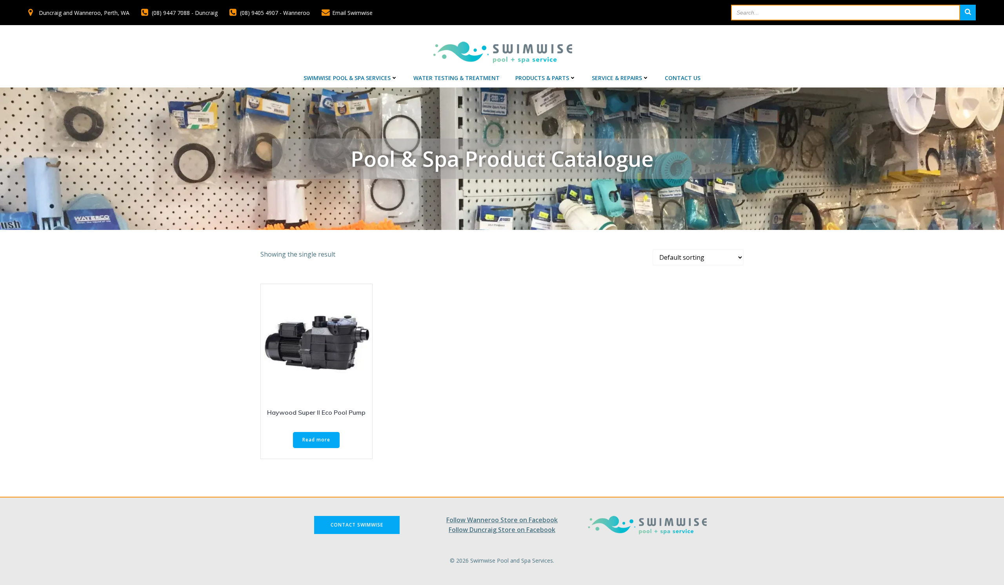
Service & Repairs (617, 78)
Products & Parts (542, 78)
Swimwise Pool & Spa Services (347, 78)
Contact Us (682, 78)
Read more (316, 439)
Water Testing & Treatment (456, 78)
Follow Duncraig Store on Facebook (502, 529)
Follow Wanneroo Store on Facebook (502, 520)
